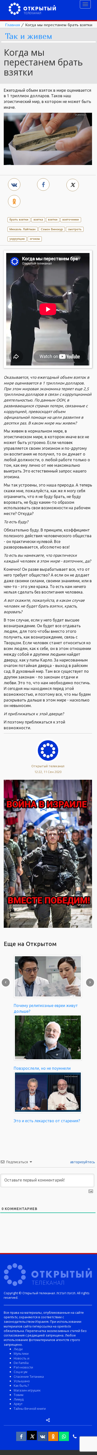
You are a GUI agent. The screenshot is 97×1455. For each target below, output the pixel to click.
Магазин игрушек (27, 1390)
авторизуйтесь (82, 1162)
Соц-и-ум (20, 1372)
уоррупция (17, 238)
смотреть (75, 229)
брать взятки (18, 219)
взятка (38, 219)
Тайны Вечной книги (30, 1408)
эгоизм (35, 238)
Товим (18, 1394)
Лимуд (19, 1399)
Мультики (21, 1353)
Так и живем (28, 36)
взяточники (70, 219)
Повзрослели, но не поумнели (42, 1068)
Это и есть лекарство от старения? (47, 1120)
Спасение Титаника (29, 1376)
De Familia (21, 1362)
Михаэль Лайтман (22, 229)
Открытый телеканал (47, 766)
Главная (12, 24)
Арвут (18, 1404)
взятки (52, 219)
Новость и (21, 1358)
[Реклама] (48, 853)
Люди (18, 1349)
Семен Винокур (52, 229)
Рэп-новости (23, 1367)
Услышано (22, 1381)
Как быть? (21, 1385)
